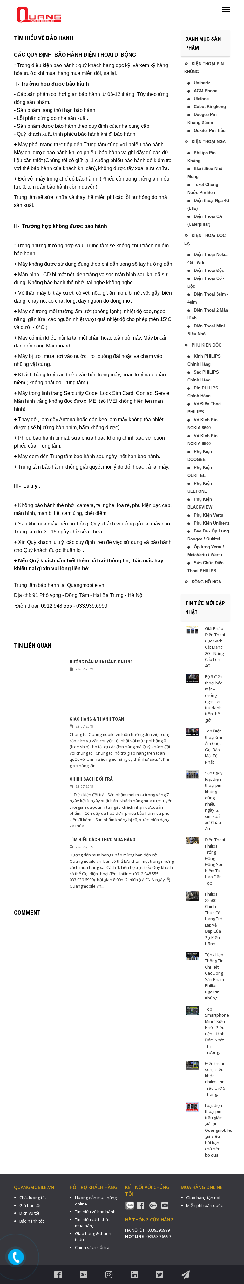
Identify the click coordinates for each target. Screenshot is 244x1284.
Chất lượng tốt (32, 1197)
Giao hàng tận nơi (203, 1197)
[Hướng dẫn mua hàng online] (38, 685)
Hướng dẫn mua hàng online (101, 662)
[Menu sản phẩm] (226, 11)
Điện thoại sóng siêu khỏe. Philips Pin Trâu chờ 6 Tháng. (215, 1079)
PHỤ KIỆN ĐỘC (204, 345)
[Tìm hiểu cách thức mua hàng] (38, 862)
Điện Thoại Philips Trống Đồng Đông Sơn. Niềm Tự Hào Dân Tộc (215, 861)
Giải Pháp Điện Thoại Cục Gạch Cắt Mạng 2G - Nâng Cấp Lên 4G (215, 647)
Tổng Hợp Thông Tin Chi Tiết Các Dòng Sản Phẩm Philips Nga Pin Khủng (214, 976)
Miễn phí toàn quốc (204, 1205)
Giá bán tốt (30, 1205)
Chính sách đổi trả (91, 779)
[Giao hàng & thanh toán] (38, 742)
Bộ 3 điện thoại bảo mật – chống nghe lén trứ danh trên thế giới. (214, 698)
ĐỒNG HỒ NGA (204, 582)
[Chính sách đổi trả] (38, 802)
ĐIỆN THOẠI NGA (207, 141)
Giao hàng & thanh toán (97, 719)
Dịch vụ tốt (29, 1213)
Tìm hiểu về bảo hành (95, 1211)
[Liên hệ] (16, 1257)
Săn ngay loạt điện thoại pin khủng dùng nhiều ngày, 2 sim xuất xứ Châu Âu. (214, 801)
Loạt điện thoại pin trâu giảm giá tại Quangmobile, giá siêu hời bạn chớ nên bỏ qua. (218, 1130)
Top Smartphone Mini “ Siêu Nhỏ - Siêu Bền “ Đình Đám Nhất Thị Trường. (217, 1030)
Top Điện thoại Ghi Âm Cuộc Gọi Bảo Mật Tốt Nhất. (213, 746)
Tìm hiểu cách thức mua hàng (102, 839)
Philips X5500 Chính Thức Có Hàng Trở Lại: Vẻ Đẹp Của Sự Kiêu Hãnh (213, 918)
